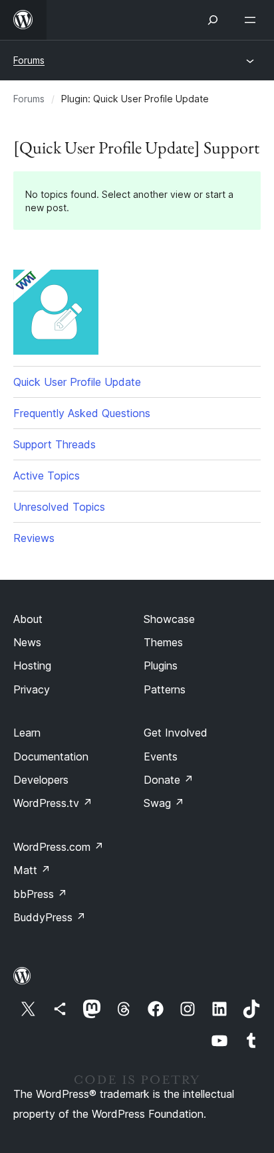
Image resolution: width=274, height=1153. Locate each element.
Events (161, 756)
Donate (169, 779)
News (27, 642)
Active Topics (46, 475)
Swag (164, 803)
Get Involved (175, 732)
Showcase (169, 619)
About (28, 619)
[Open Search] (212, 20)
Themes (163, 642)
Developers (40, 779)
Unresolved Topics (59, 506)
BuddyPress (49, 917)
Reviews (34, 538)
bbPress (40, 894)
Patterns (165, 689)
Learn (27, 732)
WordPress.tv (52, 803)
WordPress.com (58, 846)
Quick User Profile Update (77, 382)
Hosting (32, 665)
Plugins (161, 665)
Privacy (31, 689)
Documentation (50, 756)
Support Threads (54, 444)
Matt (32, 870)
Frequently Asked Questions (81, 413)
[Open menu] (252, 20)
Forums (29, 60)
